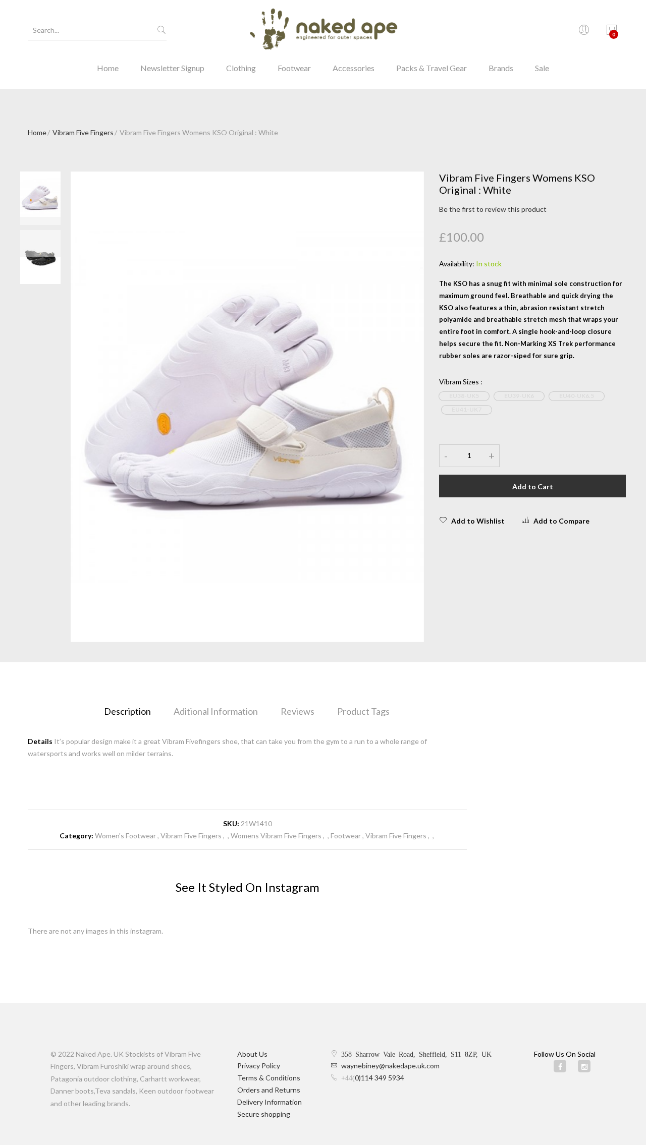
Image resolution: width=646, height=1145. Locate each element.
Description (127, 711)
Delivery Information (269, 1102)
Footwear (294, 68)
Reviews (297, 711)
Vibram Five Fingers (83, 132)
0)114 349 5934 (379, 1077)
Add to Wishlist (478, 521)
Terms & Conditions (268, 1077)
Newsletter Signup (172, 68)
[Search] (161, 30)
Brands (501, 68)
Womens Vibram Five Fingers (277, 835)
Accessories (353, 68)
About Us (252, 1054)
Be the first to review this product (493, 209)
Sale (542, 68)
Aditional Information (216, 711)
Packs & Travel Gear (431, 68)
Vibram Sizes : (460, 381)
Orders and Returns (268, 1089)
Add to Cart (532, 486)
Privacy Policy (258, 1065)
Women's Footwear (125, 835)
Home (108, 68)
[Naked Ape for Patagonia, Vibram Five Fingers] (323, 30)
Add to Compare (561, 521)
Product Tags (363, 711)
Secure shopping (263, 1114)
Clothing (241, 68)
